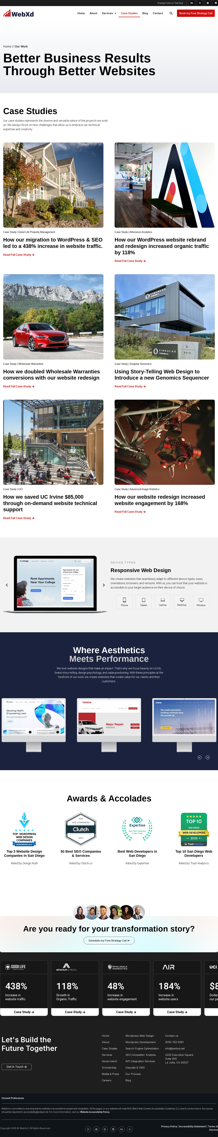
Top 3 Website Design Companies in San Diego (24, 853)
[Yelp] (130, 1129)
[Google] (105, 1129)
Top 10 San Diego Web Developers (193, 853)
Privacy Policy (169, 1126)
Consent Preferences (13, 1098)
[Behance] (192, 3)
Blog (145, 13)
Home (81, 13)
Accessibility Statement (192, 1126)
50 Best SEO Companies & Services (81, 853)
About (93, 13)
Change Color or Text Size (170, 3)
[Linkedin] (216, 3)
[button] (171, 13)
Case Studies (129, 13)
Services (107, 13)
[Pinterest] (208, 3)
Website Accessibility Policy (94, 1112)
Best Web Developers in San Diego (137, 853)
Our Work (21, 46)
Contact (158, 13)
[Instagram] (200, 3)
